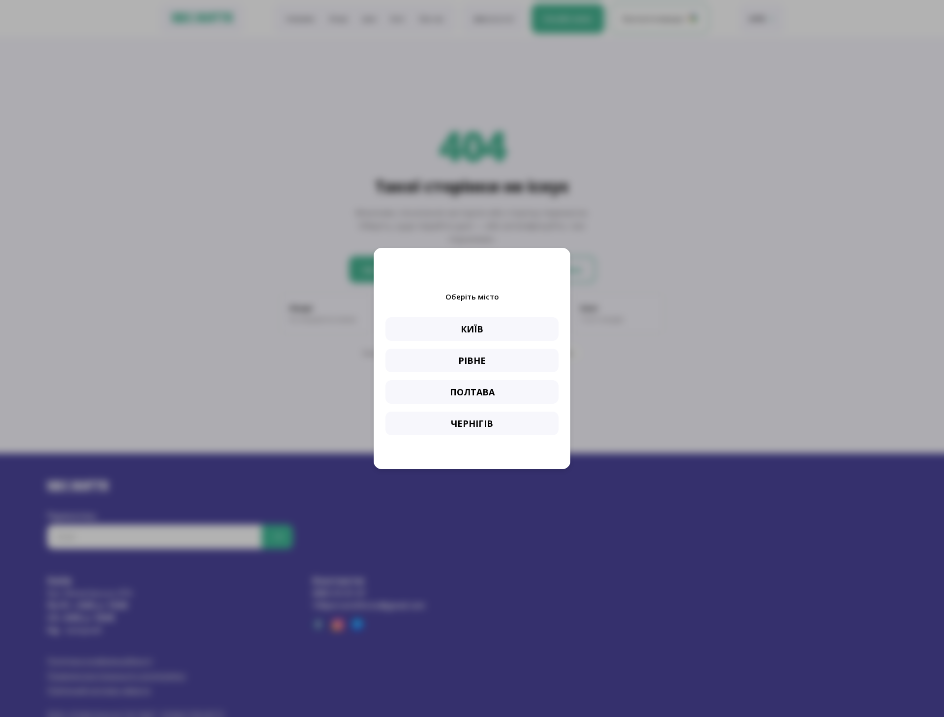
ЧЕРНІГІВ (472, 423)
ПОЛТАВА (472, 392)
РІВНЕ (472, 360)
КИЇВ (472, 329)
